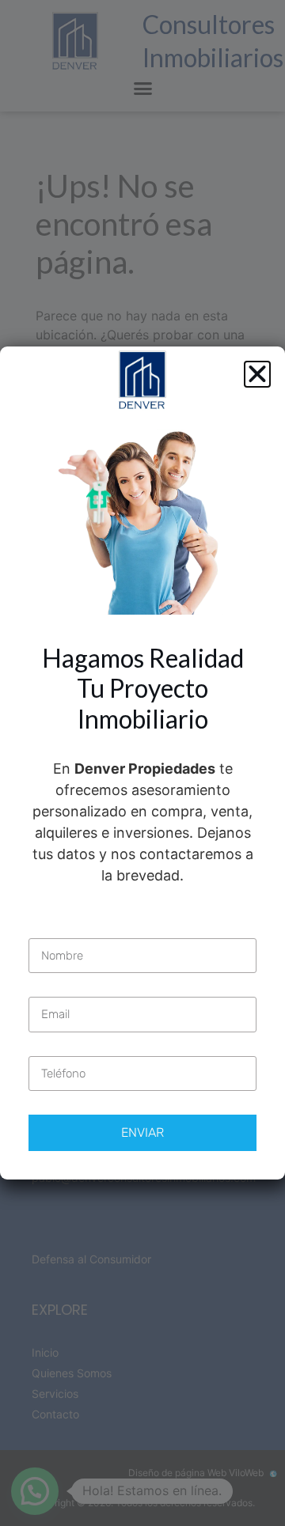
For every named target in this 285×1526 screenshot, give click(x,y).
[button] (257, 374)
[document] (142, 763)
